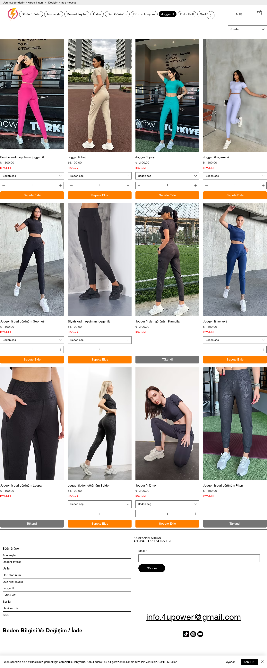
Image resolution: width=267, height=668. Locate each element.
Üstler (6, 568)
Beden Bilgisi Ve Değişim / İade (42, 630)
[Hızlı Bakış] (32, 95)
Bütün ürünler (11, 548)
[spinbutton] (32, 185)
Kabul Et (249, 662)
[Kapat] (262, 662)
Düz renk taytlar (13, 581)
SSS (6, 614)
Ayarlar (230, 662)
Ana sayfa (9, 555)
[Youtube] (200, 634)
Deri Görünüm (12, 575)
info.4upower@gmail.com (193, 617)
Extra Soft (9, 595)
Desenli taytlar (12, 561)
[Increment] (60, 185)
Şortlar (7, 601)
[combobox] (247, 29)
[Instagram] (193, 634)
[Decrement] (3, 185)
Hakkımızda (10, 608)
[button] (259, 12)
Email (142, 550)
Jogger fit (8, 588)
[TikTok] (186, 634)
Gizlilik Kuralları (168, 662)
